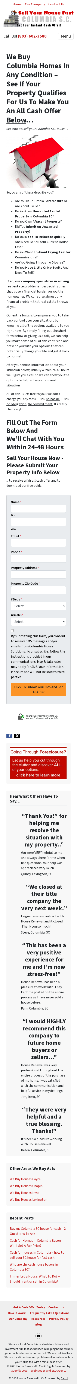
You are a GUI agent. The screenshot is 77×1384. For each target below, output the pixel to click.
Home (17, 4)
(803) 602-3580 (32, 36)
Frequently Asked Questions (49, 1313)
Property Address (25, 567)
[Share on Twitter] (17, 736)
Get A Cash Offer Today (29, 1307)
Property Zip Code (25, 583)
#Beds (16, 599)
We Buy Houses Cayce (25, 1179)
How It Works (17, 1313)
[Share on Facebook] (9, 736)
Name (16, 502)
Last (13, 529)
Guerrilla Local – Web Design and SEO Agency (38, 1371)
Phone (16, 552)
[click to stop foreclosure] (38, 763)
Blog (38, 1325)
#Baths (17, 615)
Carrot (64, 1378)
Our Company (35, 4)
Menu (66, 36)
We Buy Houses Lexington (28, 1199)
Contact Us (56, 4)
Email (16, 536)
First (13, 515)
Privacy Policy (58, 1319)
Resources (38, 1319)
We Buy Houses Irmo (25, 1192)
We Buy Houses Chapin (26, 1186)
